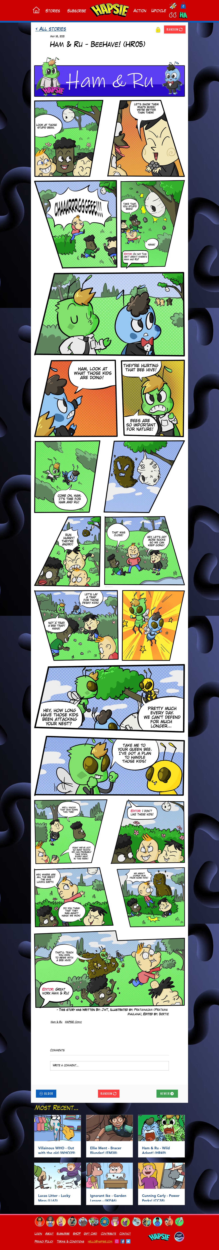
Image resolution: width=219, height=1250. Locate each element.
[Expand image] (109, 77)
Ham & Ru (56, 1022)
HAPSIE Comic (73, 1022)
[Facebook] (122, 1244)
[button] (183, 5)
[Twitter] (128, 1244)
